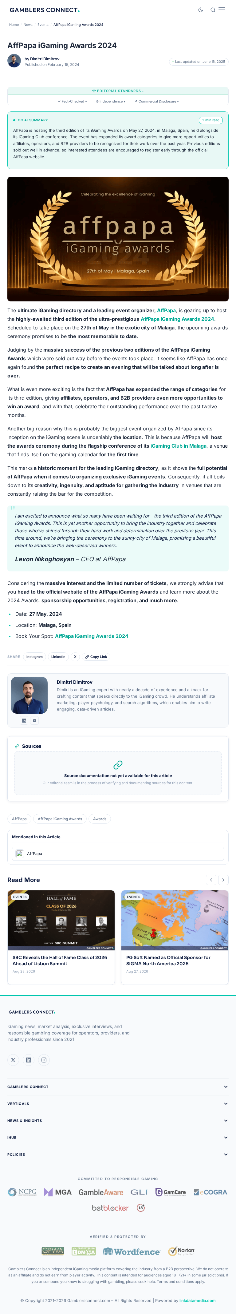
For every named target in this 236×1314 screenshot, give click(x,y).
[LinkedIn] (24, 720)
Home (14, 24)
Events (43, 24)
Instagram (34, 657)
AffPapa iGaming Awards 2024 (91, 636)
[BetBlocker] (110, 1207)
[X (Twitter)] (13, 1060)
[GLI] (139, 1192)
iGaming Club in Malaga (178, 446)
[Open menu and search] (217, 10)
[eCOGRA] (210, 1192)
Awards (99, 818)
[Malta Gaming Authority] (58, 1192)
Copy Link (98, 657)
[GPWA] (52, 1251)
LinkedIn (58, 657)
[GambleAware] (101, 1192)
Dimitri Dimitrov (45, 58)
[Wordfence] (132, 1251)
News (28, 24)
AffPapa (166, 310)
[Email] (34, 720)
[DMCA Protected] (84, 1251)
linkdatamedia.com (197, 1300)
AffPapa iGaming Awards (60, 818)
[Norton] (181, 1251)
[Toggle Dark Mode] (200, 10)
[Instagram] (44, 1060)
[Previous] (211, 880)
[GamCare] (170, 1192)
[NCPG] (22, 1192)
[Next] (223, 880)
